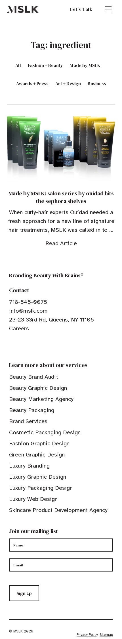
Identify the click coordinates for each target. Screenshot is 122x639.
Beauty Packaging (31, 410)
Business (97, 83)
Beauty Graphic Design (38, 388)
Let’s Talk (81, 9)
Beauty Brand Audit (33, 376)
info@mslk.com (28, 310)
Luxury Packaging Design (41, 487)
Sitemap (106, 634)
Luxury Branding (29, 465)
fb (11, 346)
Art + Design (68, 83)
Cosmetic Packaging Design (45, 432)
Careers (19, 328)
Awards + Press (32, 83)
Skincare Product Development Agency (58, 510)
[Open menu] (108, 9)
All (18, 65)
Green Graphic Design (37, 454)
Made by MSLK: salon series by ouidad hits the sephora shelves (61, 197)
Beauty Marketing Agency (41, 399)
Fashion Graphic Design (39, 443)
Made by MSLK (85, 65)
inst (38, 346)
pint (29, 346)
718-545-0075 (28, 302)
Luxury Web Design (33, 499)
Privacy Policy (87, 634)
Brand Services (28, 421)
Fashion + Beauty (45, 65)
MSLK (23, 9)
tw (20, 346)
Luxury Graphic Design (37, 476)
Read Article (61, 243)
